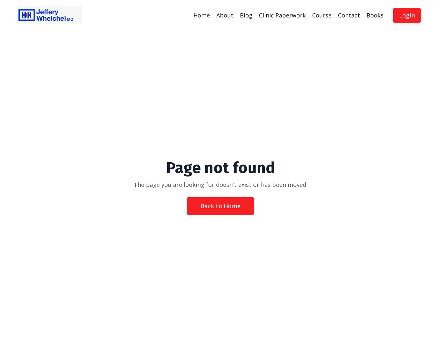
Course (322, 15)
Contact (349, 15)
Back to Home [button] (220, 206)
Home (201, 15)
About (224, 15)
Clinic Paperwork (282, 15)
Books (375, 15)
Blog (246, 15)
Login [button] (407, 15)
